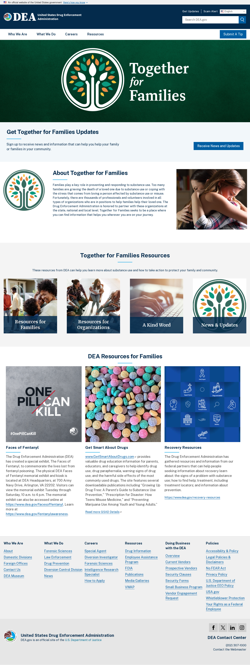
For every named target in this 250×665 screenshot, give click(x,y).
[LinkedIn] (232, 627)
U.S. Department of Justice (83, 640)
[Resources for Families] (30, 305)
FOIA (129, 568)
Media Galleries (137, 581)
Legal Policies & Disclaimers (218, 559)
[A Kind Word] (156, 305)
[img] (242, 19)
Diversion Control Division (63, 570)
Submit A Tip (233, 34)
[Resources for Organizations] (93, 305)
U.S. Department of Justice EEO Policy (220, 583)
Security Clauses (178, 574)
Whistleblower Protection (225, 598)
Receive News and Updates (218, 146)
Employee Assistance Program (141, 559)
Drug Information (138, 551)
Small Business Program (183, 587)
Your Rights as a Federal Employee (224, 606)
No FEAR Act (216, 568)
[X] (223, 627)
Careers (71, 34)
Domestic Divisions (18, 557)
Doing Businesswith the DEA (177, 545)
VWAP (130, 587)
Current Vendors (178, 562)
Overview (172, 556)
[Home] (53, 17)
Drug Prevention (56, 563)
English (228, 11)
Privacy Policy (216, 574)
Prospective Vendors (181, 568)
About (8, 551)
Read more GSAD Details (102, 512)
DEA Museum (14, 576)
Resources (95, 34)
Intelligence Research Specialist (101, 572)
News (48, 576)
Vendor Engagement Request (181, 595)
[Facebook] (213, 627)
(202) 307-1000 (236, 645)
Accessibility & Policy (222, 551)
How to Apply (95, 581)
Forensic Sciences (58, 551)
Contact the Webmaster (229, 649)
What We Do (46, 34)
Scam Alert (211, 11)
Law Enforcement (57, 557)
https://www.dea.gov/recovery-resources (192, 497)
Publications (134, 574)
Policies (212, 543)
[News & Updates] (219, 305)
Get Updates (190, 11)
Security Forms (177, 581)
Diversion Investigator (101, 557)
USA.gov (212, 592)
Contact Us (12, 570)
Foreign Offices (16, 563)
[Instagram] (242, 627)
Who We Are (17, 34)
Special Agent (95, 551)
